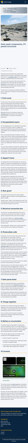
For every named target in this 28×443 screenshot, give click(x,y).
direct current (15, 384)
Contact (2, 432)
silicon (14, 266)
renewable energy (13, 77)
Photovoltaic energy (12, 8)
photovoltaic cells (5, 114)
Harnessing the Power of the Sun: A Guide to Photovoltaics (14, 367)
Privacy (2, 433)
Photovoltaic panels (8, 10)
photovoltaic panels (18, 284)
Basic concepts (4, 421)
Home (4, 8)
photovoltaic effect (5, 246)
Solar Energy (7, 2)
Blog (2, 426)
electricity (3, 84)
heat (21, 170)
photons (24, 255)
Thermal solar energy (6, 424)
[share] (22, 366)
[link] (5, 367)
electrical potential (19, 218)
